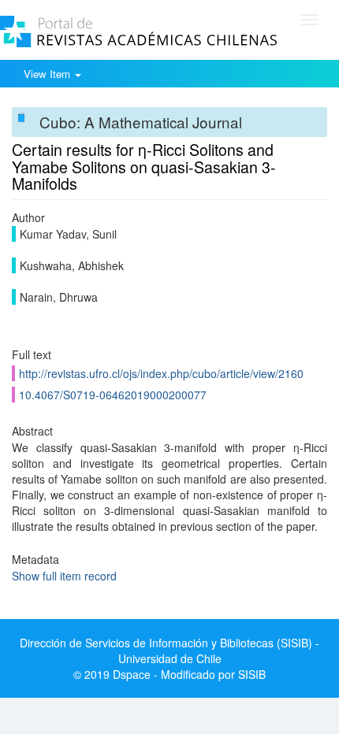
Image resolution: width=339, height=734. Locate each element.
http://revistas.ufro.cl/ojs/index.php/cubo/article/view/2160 (161, 373)
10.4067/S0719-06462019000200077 (113, 394)
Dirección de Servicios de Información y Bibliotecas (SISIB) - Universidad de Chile (169, 650)
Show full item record (64, 576)
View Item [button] (48, 73)
